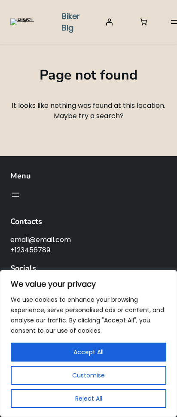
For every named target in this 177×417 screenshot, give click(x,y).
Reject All (88, 398)
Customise (88, 375)
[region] (88, 343)
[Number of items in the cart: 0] (143, 22)
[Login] (109, 22)
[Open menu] (15, 195)
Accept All (88, 352)
